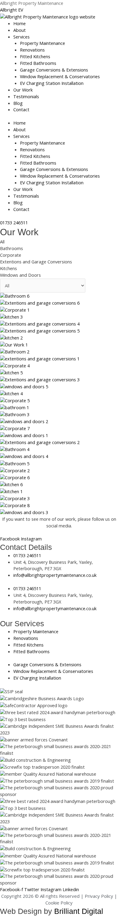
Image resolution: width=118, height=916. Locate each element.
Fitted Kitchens (35, 56)
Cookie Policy (59, 903)
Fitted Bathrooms (38, 63)
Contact (21, 109)
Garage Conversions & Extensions (54, 70)
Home (19, 23)
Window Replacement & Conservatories (60, 76)
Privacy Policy (99, 896)
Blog (18, 103)
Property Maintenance (42, 43)
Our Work (23, 90)
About (19, 30)
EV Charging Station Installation (52, 83)
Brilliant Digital (78, 911)
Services (21, 37)
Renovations (32, 50)
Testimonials (26, 96)
